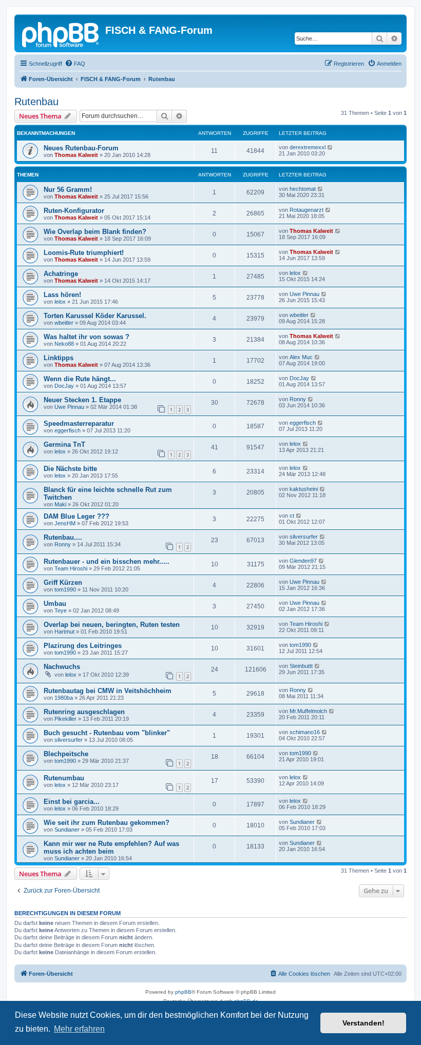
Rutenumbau (64, 778)
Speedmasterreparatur (79, 423)
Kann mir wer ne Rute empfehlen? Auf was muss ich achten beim (111, 847)
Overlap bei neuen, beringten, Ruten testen (112, 624)
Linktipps (58, 358)
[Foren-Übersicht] (61, 33)
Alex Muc (301, 357)
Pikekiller (65, 719)
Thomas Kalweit (76, 155)
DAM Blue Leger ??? (76, 516)
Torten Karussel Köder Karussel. (95, 316)
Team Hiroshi (70, 568)
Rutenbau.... (63, 537)
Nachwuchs (62, 667)
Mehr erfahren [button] (79, 1028)
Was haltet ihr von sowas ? (86, 337)
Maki (60, 504)
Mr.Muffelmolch (308, 711)
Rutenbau (36, 101)
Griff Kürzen (63, 582)
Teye (60, 610)
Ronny (298, 399)
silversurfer (304, 537)
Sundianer (67, 829)
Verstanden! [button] (363, 1023)
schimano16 (305, 732)
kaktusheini (304, 489)
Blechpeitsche (66, 754)
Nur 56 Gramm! (68, 189)
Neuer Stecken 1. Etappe (82, 400)
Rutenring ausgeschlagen (84, 712)
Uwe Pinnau (304, 294)
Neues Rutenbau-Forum (81, 148)
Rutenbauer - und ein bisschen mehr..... (106, 561)
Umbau (55, 603)
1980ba (63, 698)
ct (292, 515)
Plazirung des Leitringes (83, 645)
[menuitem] (75, 63)
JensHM (64, 523)
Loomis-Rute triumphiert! (84, 253)
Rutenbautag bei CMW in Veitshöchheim (107, 691)
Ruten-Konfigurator (74, 210)
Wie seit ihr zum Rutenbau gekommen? (106, 822)
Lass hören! (62, 295)
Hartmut (64, 631)
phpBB (183, 992)
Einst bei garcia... (72, 801)
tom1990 (65, 589)
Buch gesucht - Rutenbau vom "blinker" (107, 733)
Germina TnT (64, 444)
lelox (295, 273)
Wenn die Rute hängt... (80, 379)
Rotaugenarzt (306, 210)
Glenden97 (303, 561)
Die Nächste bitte (70, 468)
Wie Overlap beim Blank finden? (95, 231)
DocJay (64, 386)
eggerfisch (67, 430)
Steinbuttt (301, 666)
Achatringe (61, 274)
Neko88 (64, 344)
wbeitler (63, 323)
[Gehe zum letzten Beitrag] (330, 147)
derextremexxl (308, 147)
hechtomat (303, 189)
